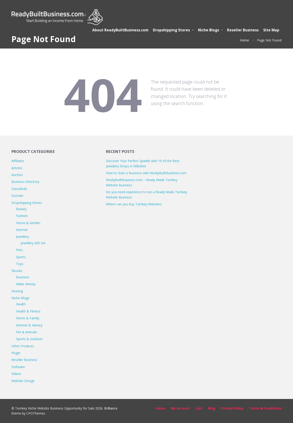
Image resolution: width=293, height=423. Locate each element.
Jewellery (22, 236)
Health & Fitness (28, 311)
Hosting (17, 291)
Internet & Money (29, 325)
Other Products (22, 346)
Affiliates (17, 161)
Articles (16, 168)
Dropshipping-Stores (26, 203)
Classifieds (19, 189)
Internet (22, 230)
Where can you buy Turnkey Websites (134, 204)
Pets (19, 250)
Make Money (25, 284)
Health (21, 304)
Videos (16, 373)
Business (22, 277)
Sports (21, 257)
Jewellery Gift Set (33, 243)
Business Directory (25, 181)
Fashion (22, 216)
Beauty (21, 209)
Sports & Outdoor (29, 339)
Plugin (15, 353)
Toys (19, 264)
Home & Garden (28, 223)
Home (244, 40)
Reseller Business (24, 360)
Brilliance (110, 408)
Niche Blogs (20, 298)
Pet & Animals (26, 332)
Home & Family (27, 318)
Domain (17, 195)
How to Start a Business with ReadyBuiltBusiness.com (146, 173)
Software (18, 367)
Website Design (23, 381)
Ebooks (16, 270)
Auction (17, 175)
